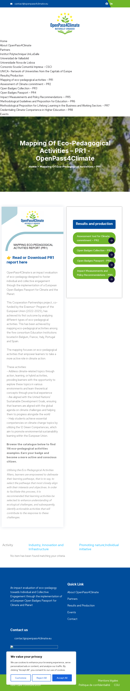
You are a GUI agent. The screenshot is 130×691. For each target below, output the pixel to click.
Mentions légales (108, 680)
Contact (72, 619)
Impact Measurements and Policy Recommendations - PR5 (95, 273)
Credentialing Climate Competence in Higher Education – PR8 (36, 110)
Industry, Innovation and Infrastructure (46, 547)
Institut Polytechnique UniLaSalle (19, 54)
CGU (117, 685)
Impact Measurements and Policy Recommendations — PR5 (35, 97)
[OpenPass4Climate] (65, 23)
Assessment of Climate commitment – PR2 (25, 84)
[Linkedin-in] (111, 4)
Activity (7, 545)
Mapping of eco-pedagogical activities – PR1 (26, 80)
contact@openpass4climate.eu (31, 3)
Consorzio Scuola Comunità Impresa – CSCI (26, 67)
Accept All (62, 677)
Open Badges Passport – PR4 (18, 92)
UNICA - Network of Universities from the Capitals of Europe (36, 71)
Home (3, 41)
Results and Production (81, 605)
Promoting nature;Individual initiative (99, 547)
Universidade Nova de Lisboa (17, 62)
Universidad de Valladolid (14, 58)
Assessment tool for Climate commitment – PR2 (93, 238)
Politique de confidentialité (94, 685)
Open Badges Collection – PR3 (18, 88)
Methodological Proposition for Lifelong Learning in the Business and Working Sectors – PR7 (55, 105)
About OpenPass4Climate (15, 45)
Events (4, 114)
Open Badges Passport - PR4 (94, 260)
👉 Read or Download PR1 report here (30, 259)
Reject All (42, 677)
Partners (5, 50)
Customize (20, 677)
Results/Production (11, 75)
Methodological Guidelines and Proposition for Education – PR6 (37, 101)
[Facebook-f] (107, 4)
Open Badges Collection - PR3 (94, 250)
